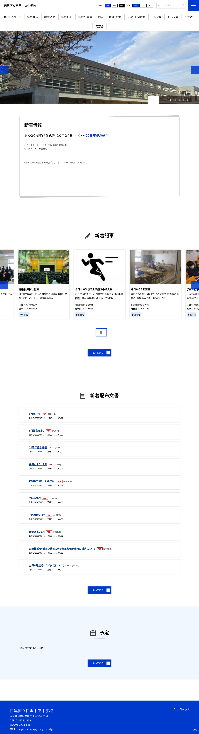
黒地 (121, 5)
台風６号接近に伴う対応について (47, 565)
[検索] (182, 5)
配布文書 (173, 17)
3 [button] (179, 100)
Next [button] (195, 70)
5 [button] (187, 100)
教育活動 (49, 17)
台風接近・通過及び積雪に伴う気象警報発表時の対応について (62, 548)
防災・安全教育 (136, 17)
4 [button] (183, 100)
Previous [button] (4, 70)
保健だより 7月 (38, 464)
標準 (135, 5)
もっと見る (98, 352)
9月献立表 (35, 414)
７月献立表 (35, 498)
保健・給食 (115, 17)
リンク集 (157, 17)
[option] (99, 67)
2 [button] (175, 100)
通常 (107, 5)
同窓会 (99, 26)
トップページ (13, 17)
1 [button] (171, 100)
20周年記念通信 (38, 447)
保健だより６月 (37, 531)
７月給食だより (37, 515)
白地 (114, 5)
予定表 (189, 17)
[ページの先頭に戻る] (195, 730)
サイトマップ (182, 709)
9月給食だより (37, 430)
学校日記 (66, 17)
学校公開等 (85, 17)
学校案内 (32, 17)
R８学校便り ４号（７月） (42, 481)
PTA (100, 17)
